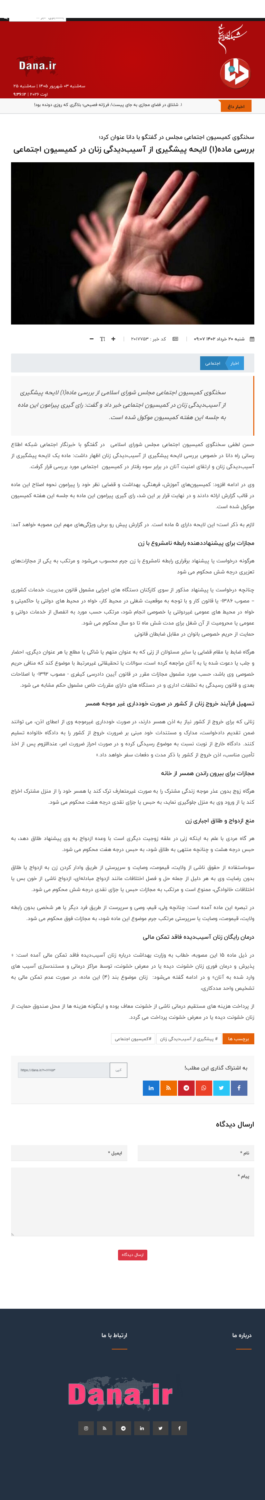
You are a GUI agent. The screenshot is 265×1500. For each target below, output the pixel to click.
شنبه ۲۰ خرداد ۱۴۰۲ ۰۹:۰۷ (219, 339)
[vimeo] (86, 1428)
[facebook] (179, 1428)
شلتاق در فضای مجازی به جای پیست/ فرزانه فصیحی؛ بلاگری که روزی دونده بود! (106, 104)
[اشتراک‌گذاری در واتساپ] (204, 1088)
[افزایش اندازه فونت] (110, 339)
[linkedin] (142, 1428)
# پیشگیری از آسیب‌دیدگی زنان (189, 1039)
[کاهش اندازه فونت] (89, 339)
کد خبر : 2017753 (149, 339)
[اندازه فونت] (100, 339)
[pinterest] (123, 1428)
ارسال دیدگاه (133, 1254)
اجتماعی (212, 363)
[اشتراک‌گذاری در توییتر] (221, 1088)
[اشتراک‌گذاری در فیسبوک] (239, 1088)
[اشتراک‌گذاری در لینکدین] (151, 1088)
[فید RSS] (168, 1088)
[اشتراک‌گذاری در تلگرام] (186, 1088)
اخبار (234, 363)
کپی (118, 1070)
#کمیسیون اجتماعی (133, 1039)
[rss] (104, 1428)
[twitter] (160, 1428)
